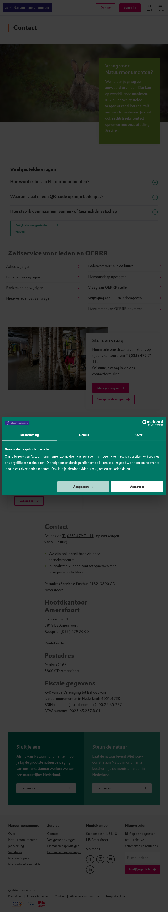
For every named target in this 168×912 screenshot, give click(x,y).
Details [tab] (84, 435)
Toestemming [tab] (29, 435)
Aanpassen (81, 486)
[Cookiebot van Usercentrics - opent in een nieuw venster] (145, 423)
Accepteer (137, 486)
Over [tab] (138, 435)
